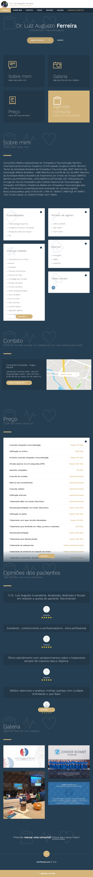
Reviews (49, 10)
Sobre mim (17, 10)
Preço (39, 10)
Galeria (60, 10)
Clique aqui (58, 837)
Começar (5, 10)
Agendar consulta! (76, 10)
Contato (29, 10)
